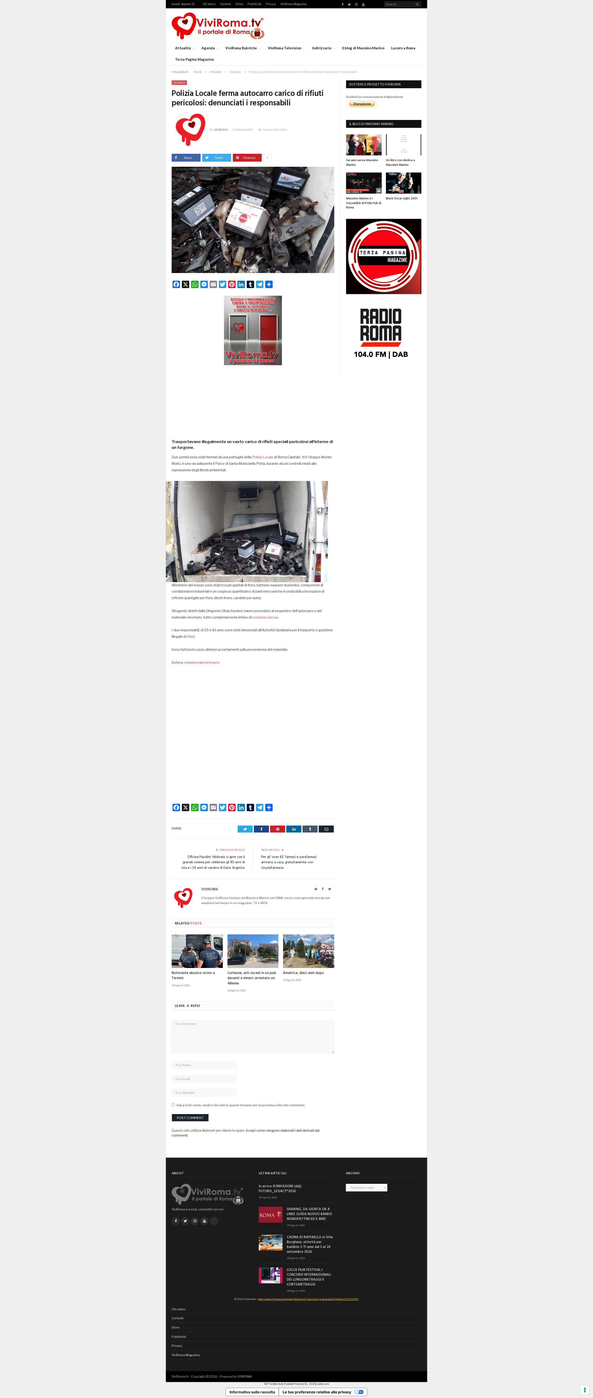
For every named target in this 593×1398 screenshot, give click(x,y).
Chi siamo (209, 4)
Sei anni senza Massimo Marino (362, 163)
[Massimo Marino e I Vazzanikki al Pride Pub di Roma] (364, 183)
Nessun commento (275, 129)
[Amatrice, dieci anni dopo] (308, 951)
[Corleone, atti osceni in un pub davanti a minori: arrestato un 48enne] (253, 951)
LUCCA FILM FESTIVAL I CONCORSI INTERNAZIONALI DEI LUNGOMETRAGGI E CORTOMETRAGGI (309, 1277)
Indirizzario (321, 48)
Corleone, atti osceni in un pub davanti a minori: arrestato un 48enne (251, 978)
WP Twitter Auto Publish (278, 1383)
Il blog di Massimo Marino (363, 48)
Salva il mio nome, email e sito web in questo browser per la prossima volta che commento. (241, 1105)
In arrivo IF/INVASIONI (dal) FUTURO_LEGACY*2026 (280, 1189)
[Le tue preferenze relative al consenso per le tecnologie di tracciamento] (584, 1389)
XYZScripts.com (319, 1383)
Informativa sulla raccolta (252, 1392)
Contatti (225, 4)
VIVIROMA (244, 1376)
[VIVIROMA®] (218, 25)
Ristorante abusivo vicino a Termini (193, 975)
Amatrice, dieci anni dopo (303, 973)
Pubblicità (254, 4)
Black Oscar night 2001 (401, 198)
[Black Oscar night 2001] (404, 183)
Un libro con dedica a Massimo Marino (400, 163)
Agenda (208, 48)
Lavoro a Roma (403, 48)
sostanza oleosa (265, 617)
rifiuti (191, 637)
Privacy (271, 4)
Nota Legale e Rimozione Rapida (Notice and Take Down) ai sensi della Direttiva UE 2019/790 (308, 1299)
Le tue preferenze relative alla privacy (317, 1392)
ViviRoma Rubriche (241, 48)
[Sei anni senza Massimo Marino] (364, 144)
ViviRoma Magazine (293, 4)
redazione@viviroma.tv (202, 662)
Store (239, 4)
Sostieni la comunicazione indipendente (374, 97)
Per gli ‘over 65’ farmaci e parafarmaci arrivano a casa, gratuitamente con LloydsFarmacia (289, 862)
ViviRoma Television (285, 48)
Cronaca (179, 82)
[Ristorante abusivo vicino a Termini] (197, 951)
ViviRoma (221, 129)
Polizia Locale (262, 457)
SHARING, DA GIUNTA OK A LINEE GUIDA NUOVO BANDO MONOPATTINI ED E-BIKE (309, 1214)
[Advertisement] (253, 401)
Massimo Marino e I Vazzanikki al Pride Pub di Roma (363, 203)
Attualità (183, 48)
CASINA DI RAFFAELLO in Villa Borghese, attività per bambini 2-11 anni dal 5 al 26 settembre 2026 (310, 1244)
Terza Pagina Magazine (194, 59)
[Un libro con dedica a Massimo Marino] (404, 144)
